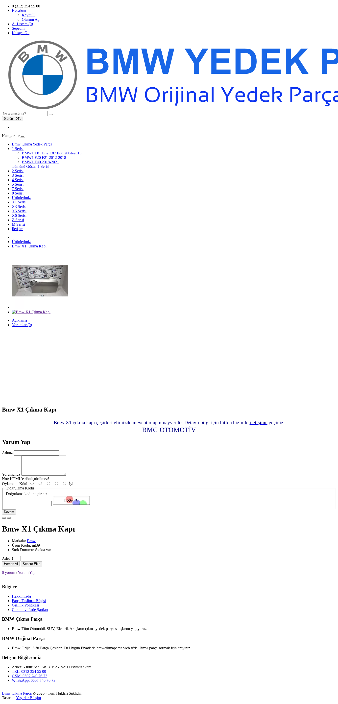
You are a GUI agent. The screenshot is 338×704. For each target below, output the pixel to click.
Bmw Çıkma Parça (17, 693)
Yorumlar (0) (22, 325)
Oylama (8, 484)
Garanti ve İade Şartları (30, 609)
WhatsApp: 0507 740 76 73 (33, 680)
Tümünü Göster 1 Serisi (30, 166)
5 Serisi (18, 184)
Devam (9, 512)
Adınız (7, 453)
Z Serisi (18, 220)
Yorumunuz (11, 474)
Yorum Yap (26, 572)
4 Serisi (18, 180)
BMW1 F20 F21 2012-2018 (44, 157)
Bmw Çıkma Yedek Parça (32, 144)
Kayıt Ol (28, 15)
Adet (6, 558)
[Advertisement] (169, 366)
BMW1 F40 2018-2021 (40, 162)
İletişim (17, 229)
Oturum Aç (30, 19)
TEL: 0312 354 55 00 (29, 671)
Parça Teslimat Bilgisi (29, 601)
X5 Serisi (19, 211)
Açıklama (19, 320)
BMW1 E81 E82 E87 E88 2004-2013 (51, 153)
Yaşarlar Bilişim (28, 698)
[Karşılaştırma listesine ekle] (9, 518)
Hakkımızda (21, 596)
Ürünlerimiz (21, 197)
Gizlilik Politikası (25, 605)
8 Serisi (18, 193)
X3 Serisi (19, 206)
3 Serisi (18, 175)
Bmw (31, 541)
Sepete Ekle (31, 564)
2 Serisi (18, 171)
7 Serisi (18, 189)
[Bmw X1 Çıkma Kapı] (40, 307)
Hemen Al (11, 564)
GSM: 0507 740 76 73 (29, 676)
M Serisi (18, 224)
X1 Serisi (19, 202)
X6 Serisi (19, 215)
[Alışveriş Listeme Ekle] (4, 518)
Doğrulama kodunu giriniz (26, 494)
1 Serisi (18, 148)
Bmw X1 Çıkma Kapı (29, 246)
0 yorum (8, 572)
